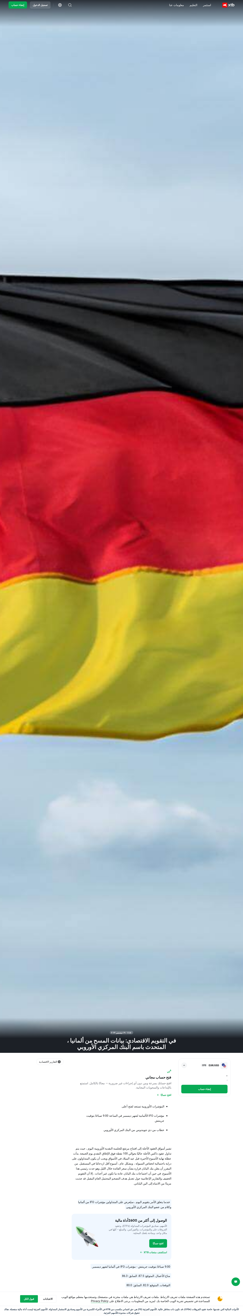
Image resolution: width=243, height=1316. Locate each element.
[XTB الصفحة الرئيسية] (228, 5)
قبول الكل (29, 1298)
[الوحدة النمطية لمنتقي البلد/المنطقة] (60, 5)
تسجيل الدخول (40, 5)
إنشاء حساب (17, 5)
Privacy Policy (100, 1301)
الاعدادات (48, 1298)
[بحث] (69, 5)
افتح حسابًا (158, 1243)
